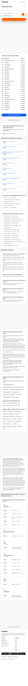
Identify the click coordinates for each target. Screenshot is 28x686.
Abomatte (5, 402)
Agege (4, 428)
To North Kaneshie (6, 392)
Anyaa (4, 423)
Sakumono (8, 423)
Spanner (14, 426)
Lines (16, 640)
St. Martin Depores (7, 405)
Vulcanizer (19, 418)
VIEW (15, 197)
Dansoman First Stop (12, 402)
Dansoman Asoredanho (8, 411)
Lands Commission (18, 411)
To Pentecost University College (16, 389)
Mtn (19, 402)
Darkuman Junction (7, 426)
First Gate (5, 421)
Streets (16, 643)
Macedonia (5, 413)
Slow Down (17, 405)
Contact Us (16, 656)
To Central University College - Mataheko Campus (13, 387)
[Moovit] (5, 2)
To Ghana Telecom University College (10, 397)
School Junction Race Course (9, 416)
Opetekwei (10, 413)
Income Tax (10, 421)
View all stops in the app (14, 115)
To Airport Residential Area (8, 384)
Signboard (14, 418)
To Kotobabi (18, 394)
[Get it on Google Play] (5, 654)
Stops (16, 645)
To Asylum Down (15, 392)
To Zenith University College (9, 394)
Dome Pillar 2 (19, 426)
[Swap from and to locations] (23, 14)
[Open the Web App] (21, 654)
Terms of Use (3, 656)
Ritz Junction (17, 413)
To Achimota (5, 389)
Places (16, 641)
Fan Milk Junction (17, 421)
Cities (16, 647)
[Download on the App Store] (13, 654)
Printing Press (19, 416)
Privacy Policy (10, 656)
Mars (13, 405)
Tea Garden (14, 423)
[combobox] (14, 13)
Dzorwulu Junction (7, 418)
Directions (16, 649)
